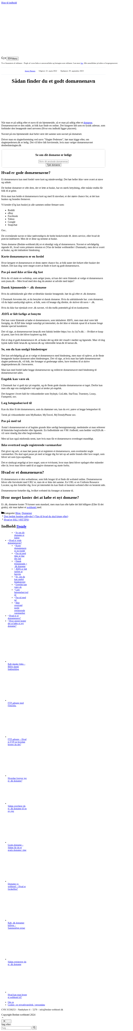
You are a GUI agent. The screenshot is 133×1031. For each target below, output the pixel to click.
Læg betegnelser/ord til (21, 592)
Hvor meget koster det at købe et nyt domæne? (17, 623)
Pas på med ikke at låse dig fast (20, 556)
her (82, 63)
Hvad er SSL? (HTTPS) (16, 519)
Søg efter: (6, 1024)
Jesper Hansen (30, 71)
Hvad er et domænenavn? (14, 617)
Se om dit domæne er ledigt (19, 535)
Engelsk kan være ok (20, 585)
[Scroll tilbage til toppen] (2, 1018)
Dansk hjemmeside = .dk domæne (20, 564)
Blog (17, 513)
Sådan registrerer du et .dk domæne (17, 963)
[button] (3, 58)
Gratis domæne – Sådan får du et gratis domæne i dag (17, 847)
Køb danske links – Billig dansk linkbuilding (16, 666)
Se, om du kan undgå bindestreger (19, 579)
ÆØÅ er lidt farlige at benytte (20, 571)
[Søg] (34, 1028)
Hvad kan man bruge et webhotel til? (17, 996)
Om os (11, 1002)
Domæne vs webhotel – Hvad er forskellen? (17, 886)
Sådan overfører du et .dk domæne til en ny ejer (17, 808)
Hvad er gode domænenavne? (15, 541)
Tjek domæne (53, 165)
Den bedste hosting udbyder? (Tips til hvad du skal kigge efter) (36, 516)
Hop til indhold (9, 2)
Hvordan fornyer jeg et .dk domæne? (17, 779)
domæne (88, 122)
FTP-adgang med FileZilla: (16, 704)
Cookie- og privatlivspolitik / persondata (26, 1005)
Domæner (27, 513)
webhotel (32, 507)
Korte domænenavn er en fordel (20, 548)
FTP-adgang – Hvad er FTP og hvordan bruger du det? (17, 742)
